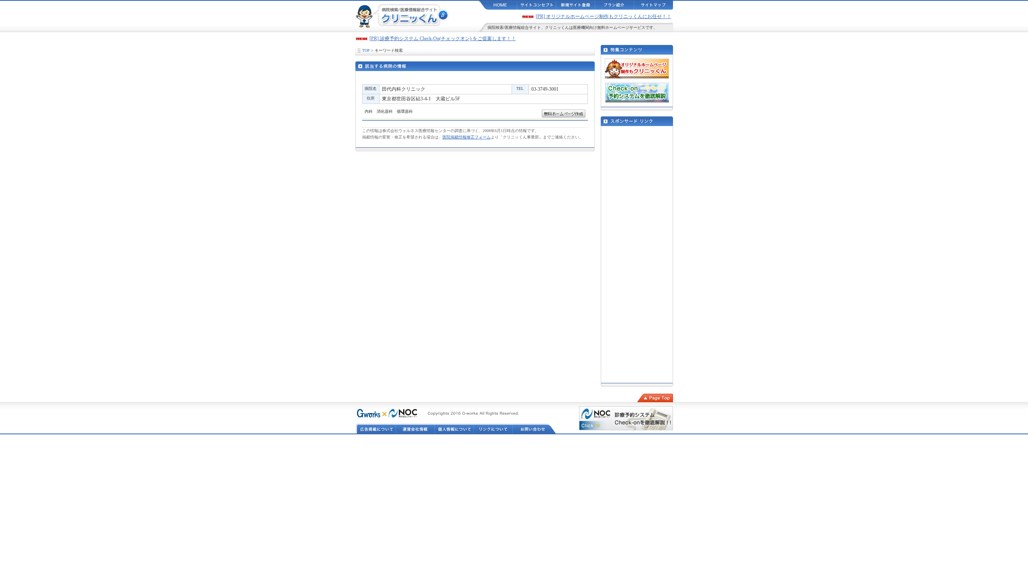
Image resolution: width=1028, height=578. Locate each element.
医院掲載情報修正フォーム (467, 137)
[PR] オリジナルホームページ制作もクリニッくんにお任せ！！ (603, 16)
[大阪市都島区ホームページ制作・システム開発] (367, 414)
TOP (366, 50)
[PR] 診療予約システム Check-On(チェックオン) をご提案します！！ (442, 38)
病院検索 (495, 27)
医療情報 (513, 27)
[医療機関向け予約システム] (403, 414)
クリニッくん (557, 27)
